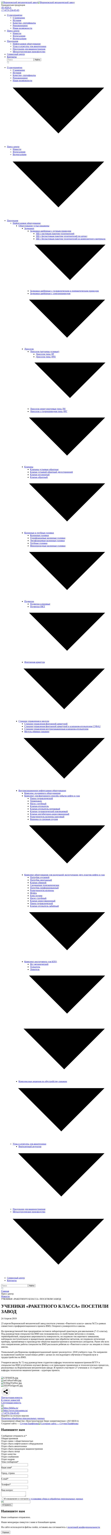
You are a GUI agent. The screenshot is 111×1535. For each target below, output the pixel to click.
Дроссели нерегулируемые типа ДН (47, 409)
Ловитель (34, 969)
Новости (17, 33)
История (17, 20)
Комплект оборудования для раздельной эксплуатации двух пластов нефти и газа (64, 875)
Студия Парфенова (29, 1423)
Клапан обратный (39, 477)
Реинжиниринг (20, 25)
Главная (5, 1291)
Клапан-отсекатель (39, 806)
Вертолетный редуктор (29, 1146)
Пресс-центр (13, 31)
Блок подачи (36, 895)
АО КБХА (6, 7)
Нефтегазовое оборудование (27, 44)
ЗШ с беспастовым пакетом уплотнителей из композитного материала (70, 239)
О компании (19, 17)
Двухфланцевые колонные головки (47, 540)
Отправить (7, 1505)
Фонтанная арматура (34, 662)
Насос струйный (38, 803)
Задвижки (29, 228)
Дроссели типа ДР (45, 354)
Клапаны (28, 467)
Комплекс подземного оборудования (42, 793)
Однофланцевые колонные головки (47, 538)
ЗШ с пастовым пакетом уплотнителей (55, 233)
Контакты (12, 57)
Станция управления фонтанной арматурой (45, 724)
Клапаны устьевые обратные (44, 469)
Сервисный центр (16, 54)
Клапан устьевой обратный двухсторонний (51, 472)
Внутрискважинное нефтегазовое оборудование (42, 790)
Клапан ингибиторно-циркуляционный (49, 814)
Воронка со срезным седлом (44, 819)
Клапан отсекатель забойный (44, 906)
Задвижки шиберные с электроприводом (50, 293)
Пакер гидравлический (41, 798)
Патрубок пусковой (39, 877)
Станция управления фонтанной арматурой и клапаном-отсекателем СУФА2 (62, 726)
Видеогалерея (19, 38)
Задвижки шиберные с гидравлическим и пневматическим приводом (64, 291)
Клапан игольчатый (40, 474)
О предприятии (14, 15)
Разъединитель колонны (42, 890)
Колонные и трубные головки (39, 533)
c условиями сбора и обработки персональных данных (56, 1499)
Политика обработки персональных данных (23, 1418)
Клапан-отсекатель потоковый (45, 809)
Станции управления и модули (33, 721)
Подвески (29, 601)
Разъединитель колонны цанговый (47, 816)
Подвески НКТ (37, 606)
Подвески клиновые (40, 604)
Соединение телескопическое (44, 885)
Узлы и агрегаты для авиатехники (29, 46)
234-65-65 (10, 10)
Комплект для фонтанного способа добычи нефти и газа (52, 796)
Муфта (33, 893)
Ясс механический (39, 964)
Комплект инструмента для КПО (40, 961)
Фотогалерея (19, 36)
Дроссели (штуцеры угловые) (44, 351)
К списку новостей (10, 1400)
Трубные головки (38, 543)
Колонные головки (39, 535)
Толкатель (35, 967)
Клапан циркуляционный (42, 901)
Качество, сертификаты (24, 23)
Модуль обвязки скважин (36, 731)
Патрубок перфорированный (44, 888)
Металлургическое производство (29, 51)
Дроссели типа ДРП (46, 356)
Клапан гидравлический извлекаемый (49, 811)
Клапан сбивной (38, 882)
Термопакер (36, 801)
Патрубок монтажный (41, 880)
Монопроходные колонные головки (47, 546)
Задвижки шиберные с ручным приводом (50, 231)
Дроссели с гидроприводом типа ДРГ (48, 411)
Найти (37, 60)
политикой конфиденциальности (83, 1527)
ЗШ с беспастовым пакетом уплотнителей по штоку (61, 236)
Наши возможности (22, 28)
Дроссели (29, 349)
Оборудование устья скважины (33, 226)
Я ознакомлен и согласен (43, 1499)
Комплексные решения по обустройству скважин (42, 1081)
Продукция (12, 41)
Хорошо (5, 1532)
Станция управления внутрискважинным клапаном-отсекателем (56, 729)
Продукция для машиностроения (29, 49)
